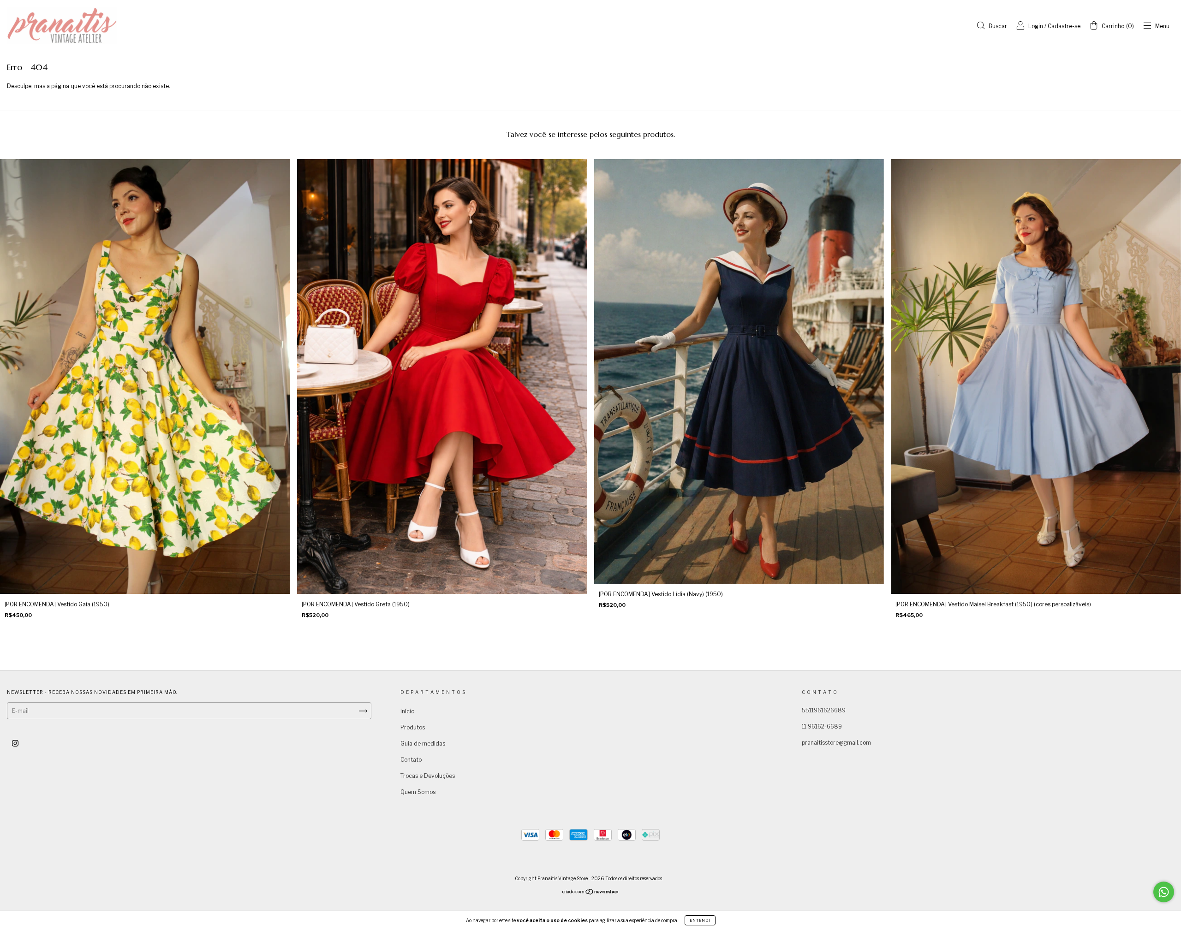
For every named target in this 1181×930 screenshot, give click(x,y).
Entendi (700, 920)
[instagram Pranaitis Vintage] (15, 743)
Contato (411, 759)
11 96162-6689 (822, 726)
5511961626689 (824, 710)
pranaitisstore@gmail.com (836, 742)
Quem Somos (417, 791)
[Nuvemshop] (591, 892)
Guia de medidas (422, 743)
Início (407, 711)
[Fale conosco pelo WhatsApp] (1163, 892)
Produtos (412, 727)
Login (1035, 26)
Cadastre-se (1064, 26)
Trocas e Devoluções (427, 775)
